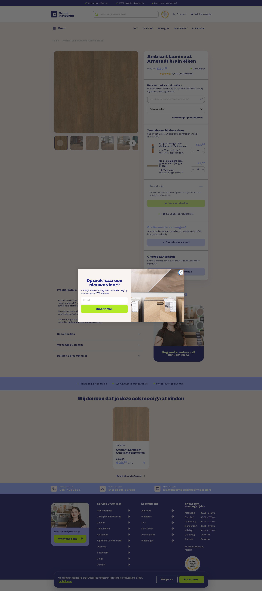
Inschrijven (104, 308)
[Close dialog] (180, 272)
